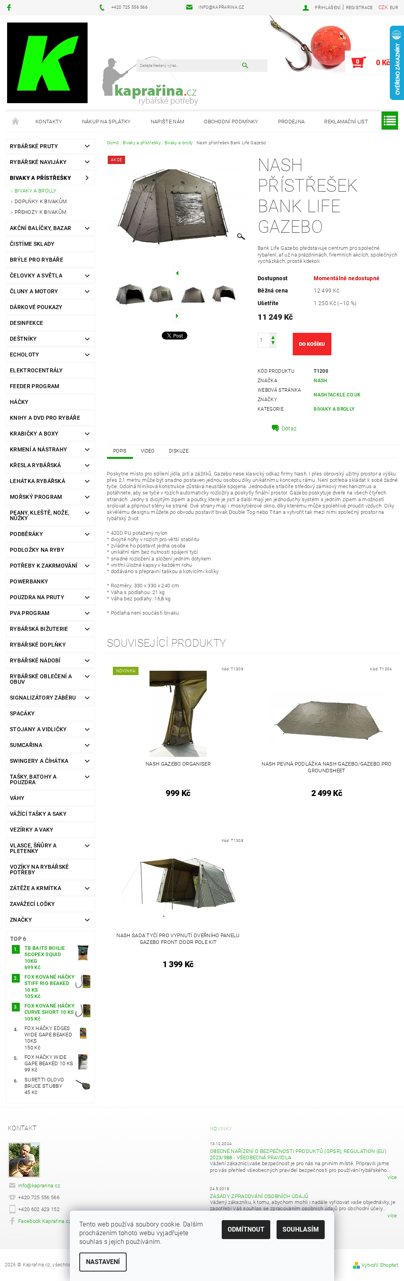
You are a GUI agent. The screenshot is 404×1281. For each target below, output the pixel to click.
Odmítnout (246, 1229)
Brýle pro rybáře (36, 260)
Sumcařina (26, 745)
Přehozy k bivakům (40, 212)
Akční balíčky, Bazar (40, 228)
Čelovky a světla (36, 275)
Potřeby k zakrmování (43, 565)
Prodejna (291, 122)
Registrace (359, 7)
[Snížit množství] (273, 343)
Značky (21, 920)
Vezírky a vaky (31, 829)
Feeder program (34, 386)
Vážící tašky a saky (38, 814)
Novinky (221, 1129)
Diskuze (179, 451)
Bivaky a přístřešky (40, 178)
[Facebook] (10, 7)
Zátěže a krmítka (35, 888)
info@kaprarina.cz (39, 1186)
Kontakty (49, 122)
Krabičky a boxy (34, 433)
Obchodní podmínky (231, 122)
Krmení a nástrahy (38, 449)
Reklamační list (346, 122)
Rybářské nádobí (35, 660)
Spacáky (22, 713)
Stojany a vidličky (38, 729)
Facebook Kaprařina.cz (44, 1221)
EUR (394, 7)
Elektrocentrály (36, 370)
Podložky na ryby (37, 550)
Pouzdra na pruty (37, 597)
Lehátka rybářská (37, 481)
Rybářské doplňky (38, 644)
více (392, 1177)
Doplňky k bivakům (41, 201)
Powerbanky (29, 581)
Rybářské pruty (34, 146)
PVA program (30, 613)
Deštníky (23, 339)
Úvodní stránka (16, 121)
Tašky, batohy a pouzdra (33, 779)
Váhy (17, 798)
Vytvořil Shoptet (379, 1265)
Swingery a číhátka (39, 761)
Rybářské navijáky (38, 162)
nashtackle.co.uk (337, 395)
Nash (320, 380)
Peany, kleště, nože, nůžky (39, 515)
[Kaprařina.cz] (47, 62)
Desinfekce (26, 323)
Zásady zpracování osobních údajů (259, 1196)
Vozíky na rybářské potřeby (39, 869)
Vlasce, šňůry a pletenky (33, 848)
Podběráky (26, 534)
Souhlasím (300, 1229)
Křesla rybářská (35, 465)
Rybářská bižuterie (39, 629)
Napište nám (168, 122)
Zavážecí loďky (32, 904)
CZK (383, 7)
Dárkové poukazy (36, 307)
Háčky (19, 402)
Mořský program (36, 497)
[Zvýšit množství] (273, 336)
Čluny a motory (34, 291)
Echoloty (24, 354)
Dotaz (289, 428)
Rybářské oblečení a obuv (41, 679)
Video (148, 451)
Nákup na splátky (106, 122)
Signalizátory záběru (43, 697)
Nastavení (103, 1262)
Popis (120, 451)
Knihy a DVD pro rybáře (45, 418)
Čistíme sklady (32, 244)
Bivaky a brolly (36, 191)
